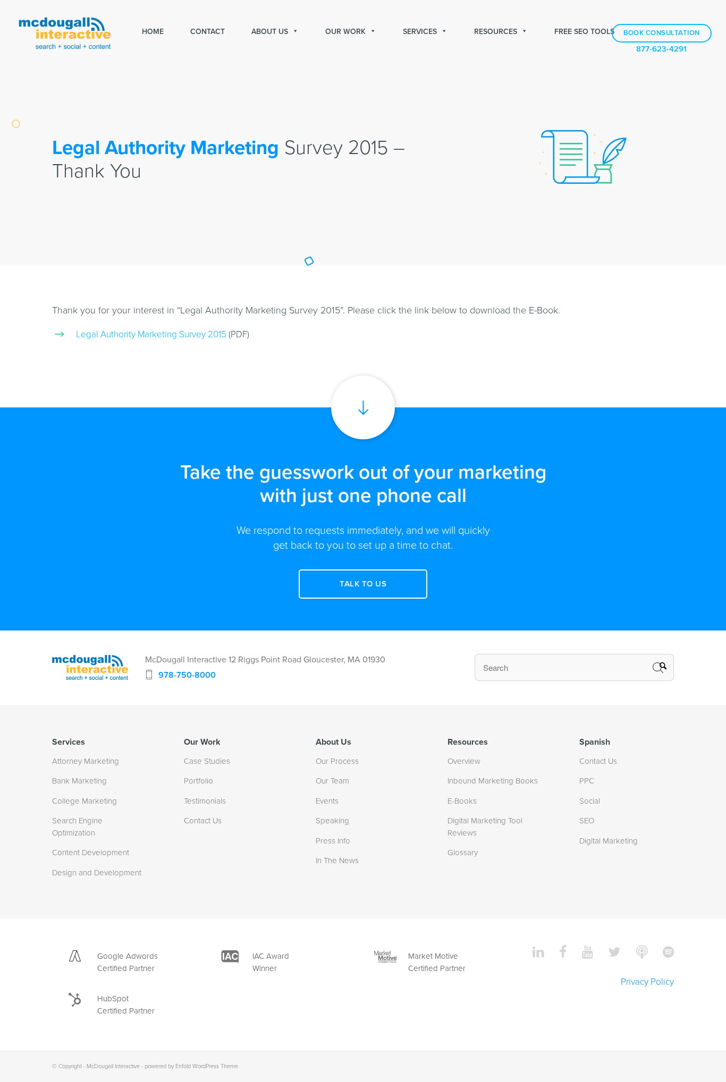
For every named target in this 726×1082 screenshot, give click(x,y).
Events (327, 801)
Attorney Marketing (85, 761)
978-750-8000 (187, 675)
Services (420, 31)
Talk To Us (363, 584)
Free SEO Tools (584, 31)
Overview (464, 761)
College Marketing (84, 801)
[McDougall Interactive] (64, 32)
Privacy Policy (647, 981)
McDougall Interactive (113, 1066)
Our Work (345, 31)
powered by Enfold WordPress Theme (191, 1066)
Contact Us (203, 820)
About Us (269, 31)
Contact (207, 31)
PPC (586, 781)
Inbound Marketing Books (493, 781)
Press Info (333, 841)
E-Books (462, 801)
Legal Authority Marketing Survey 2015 (151, 334)
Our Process (337, 761)
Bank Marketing (79, 781)
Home (153, 31)
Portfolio (198, 781)
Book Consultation (661, 33)
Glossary (463, 852)
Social (589, 801)
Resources (495, 31)
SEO (586, 820)
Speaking (332, 820)
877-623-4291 (661, 49)
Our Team (332, 781)
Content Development (90, 852)
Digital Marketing (608, 841)
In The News (337, 860)
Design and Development (96, 872)
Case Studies (207, 761)
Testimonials (205, 801)
